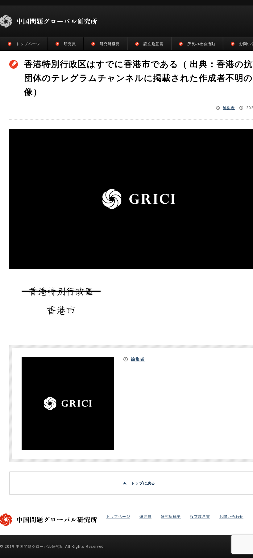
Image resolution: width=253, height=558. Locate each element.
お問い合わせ (231, 516)
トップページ (28, 44)
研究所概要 (110, 44)
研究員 (70, 44)
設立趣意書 (153, 44)
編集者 (229, 108)
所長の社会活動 (201, 44)
